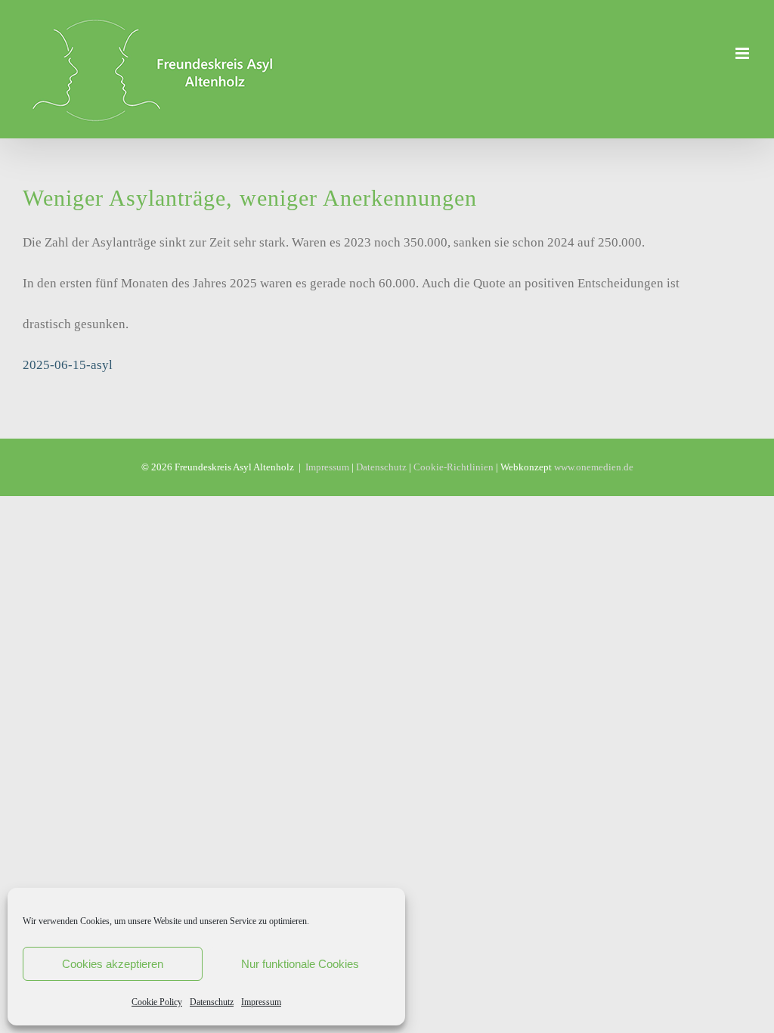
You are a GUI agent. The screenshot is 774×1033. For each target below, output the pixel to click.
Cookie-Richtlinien (453, 467)
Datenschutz (212, 1002)
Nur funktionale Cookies (300, 963)
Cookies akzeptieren (112, 963)
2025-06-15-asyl (68, 365)
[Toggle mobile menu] (743, 53)
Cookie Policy (157, 1002)
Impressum (261, 1002)
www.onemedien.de (593, 467)
